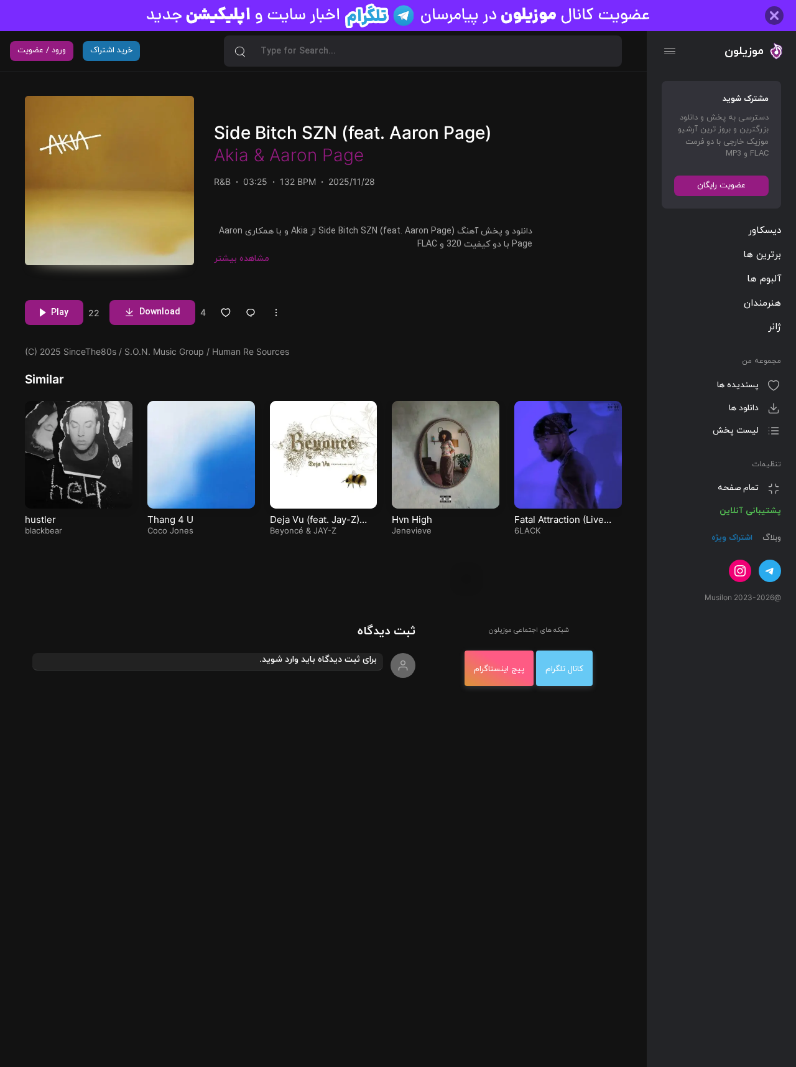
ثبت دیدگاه (386, 631)
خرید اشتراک (111, 50)
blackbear (43, 530)
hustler (40, 519)
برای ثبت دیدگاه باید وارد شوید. (318, 659)
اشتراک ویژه (731, 537)
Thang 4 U (170, 519)
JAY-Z (324, 530)
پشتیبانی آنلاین (750, 511)
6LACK (527, 530)
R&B (222, 181)
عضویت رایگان (721, 185)
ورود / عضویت (41, 50)
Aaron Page (316, 155)
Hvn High (412, 519)
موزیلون (744, 51)
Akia (231, 155)
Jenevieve (412, 530)
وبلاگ (770, 537)
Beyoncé (286, 530)
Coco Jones (170, 530)
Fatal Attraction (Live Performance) (559, 526)
